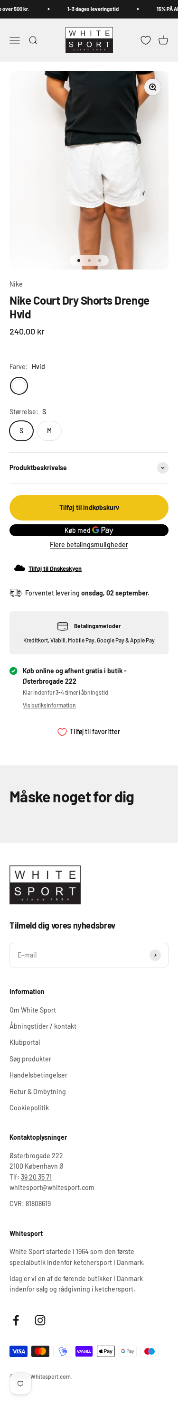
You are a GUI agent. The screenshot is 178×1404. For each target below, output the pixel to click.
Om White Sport (32, 1010)
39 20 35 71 (36, 1177)
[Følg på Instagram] (40, 1320)
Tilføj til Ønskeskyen (55, 568)
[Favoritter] (145, 40)
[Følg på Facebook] (15, 1320)
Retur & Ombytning (37, 1092)
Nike (16, 284)
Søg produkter (30, 1059)
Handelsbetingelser (38, 1075)
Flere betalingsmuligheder (89, 544)
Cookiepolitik (29, 1108)
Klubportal (24, 1042)
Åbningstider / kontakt (42, 1026)
